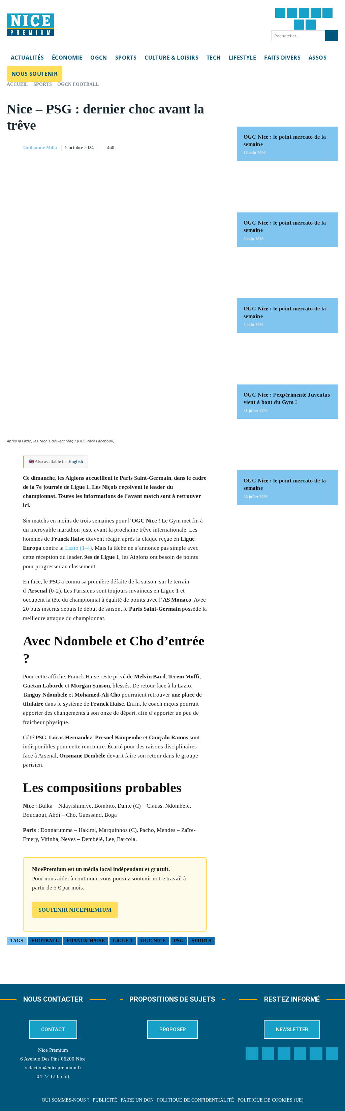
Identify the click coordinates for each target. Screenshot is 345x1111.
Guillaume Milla (40, 147)
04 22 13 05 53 (53, 1076)
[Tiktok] (327, 13)
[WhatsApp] (201, 147)
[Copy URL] (154, 147)
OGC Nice (153, 940)
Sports (42, 84)
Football (45, 940)
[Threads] (316, 13)
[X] (185, 147)
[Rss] (332, 1053)
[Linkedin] (299, 25)
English (75, 461)
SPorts (201, 940)
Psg (179, 940)
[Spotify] (316, 1053)
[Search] (331, 35)
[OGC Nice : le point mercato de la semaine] (287, 104)
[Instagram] (304, 13)
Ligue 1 (123, 940)
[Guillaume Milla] (14, 148)
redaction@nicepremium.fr (53, 1067)
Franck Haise (86, 940)
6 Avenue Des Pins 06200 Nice (53, 1059)
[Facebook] (280, 13)
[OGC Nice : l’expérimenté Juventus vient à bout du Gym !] (287, 362)
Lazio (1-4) (78, 548)
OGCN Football (78, 84)
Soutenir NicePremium (75, 910)
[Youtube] (311, 25)
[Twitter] (292, 13)
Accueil (17, 84)
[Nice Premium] (30, 24)
